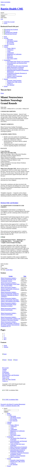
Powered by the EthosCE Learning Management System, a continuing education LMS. (13, 405)
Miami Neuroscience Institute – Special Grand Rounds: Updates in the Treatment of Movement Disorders (10, 318)
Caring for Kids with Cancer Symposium (17, 66)
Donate (6, 86)
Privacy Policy (6, 376)
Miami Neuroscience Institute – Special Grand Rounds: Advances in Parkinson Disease (10, 289)
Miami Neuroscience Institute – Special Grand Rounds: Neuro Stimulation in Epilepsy (9, 304)
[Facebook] (4, 360)
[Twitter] (10, 360)
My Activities (10, 42)
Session (11, 276)
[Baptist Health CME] (4, 354)
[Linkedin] (15, 360)
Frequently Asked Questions (14, 80)
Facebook (15, 29)
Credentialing (10, 52)
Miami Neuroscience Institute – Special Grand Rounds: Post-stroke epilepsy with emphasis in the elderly (10, 300)
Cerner (8, 51)
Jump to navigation (5, 2)
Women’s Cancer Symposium (14, 76)
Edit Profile (10, 39)
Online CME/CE (11, 48)
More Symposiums (12, 77)
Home (5, 36)
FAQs (3, 379)
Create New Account (9, 21)
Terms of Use (5, 378)
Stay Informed (10, 85)
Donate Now (23, 354)
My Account (5, 367)
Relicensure (10, 57)
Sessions (6, 347)
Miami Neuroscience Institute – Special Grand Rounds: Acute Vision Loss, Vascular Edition (10, 284)
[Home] (3, 4)
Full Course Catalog (12, 58)
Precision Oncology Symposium (15, 68)
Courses (6, 47)
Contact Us (10, 83)
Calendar (6, 45)
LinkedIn (14, 32)
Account (6, 38)
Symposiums (7, 60)
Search (2, 12)
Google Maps (9, 269)
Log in (5, 23)
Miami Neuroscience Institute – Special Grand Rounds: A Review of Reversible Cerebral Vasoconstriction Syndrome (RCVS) (10, 324)
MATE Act (10, 55)
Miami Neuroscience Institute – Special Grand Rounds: (9, 309)
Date (25, 276)
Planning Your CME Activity (14, 82)
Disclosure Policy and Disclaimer (9, 203)
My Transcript (10, 44)
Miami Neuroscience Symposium (15, 67)
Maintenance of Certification (14, 54)
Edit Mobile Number (12, 41)
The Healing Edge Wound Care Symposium (18, 61)
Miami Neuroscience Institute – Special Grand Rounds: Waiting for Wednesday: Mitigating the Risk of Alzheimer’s (10, 294)
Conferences (10, 49)
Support (6, 79)
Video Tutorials (12, 379)
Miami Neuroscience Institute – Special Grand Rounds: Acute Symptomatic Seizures (9, 279)
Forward (14, 34)
